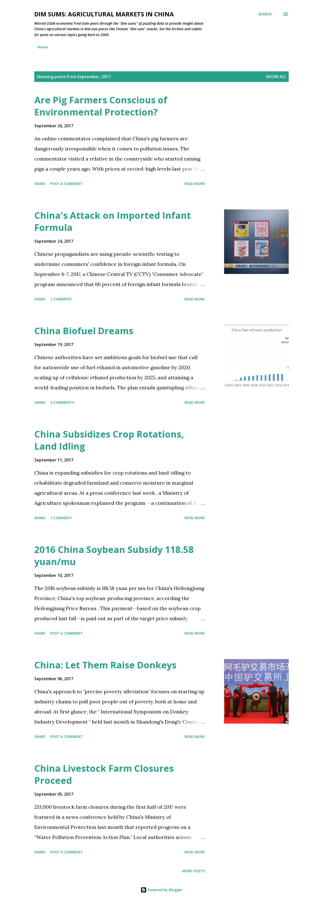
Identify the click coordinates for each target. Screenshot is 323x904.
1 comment (61, 299)
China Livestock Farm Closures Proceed (104, 774)
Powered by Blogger (164, 889)
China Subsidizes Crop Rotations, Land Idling (109, 440)
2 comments (62, 402)
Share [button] (39, 183)
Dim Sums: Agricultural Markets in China (104, 14)
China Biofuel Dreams (83, 331)
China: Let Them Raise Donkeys (105, 665)
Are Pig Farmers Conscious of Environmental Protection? (100, 106)
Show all (276, 76)
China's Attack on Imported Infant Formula (112, 221)
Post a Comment (66, 183)
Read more (194, 183)
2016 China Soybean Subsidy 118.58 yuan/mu (114, 555)
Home (42, 47)
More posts (193, 870)
